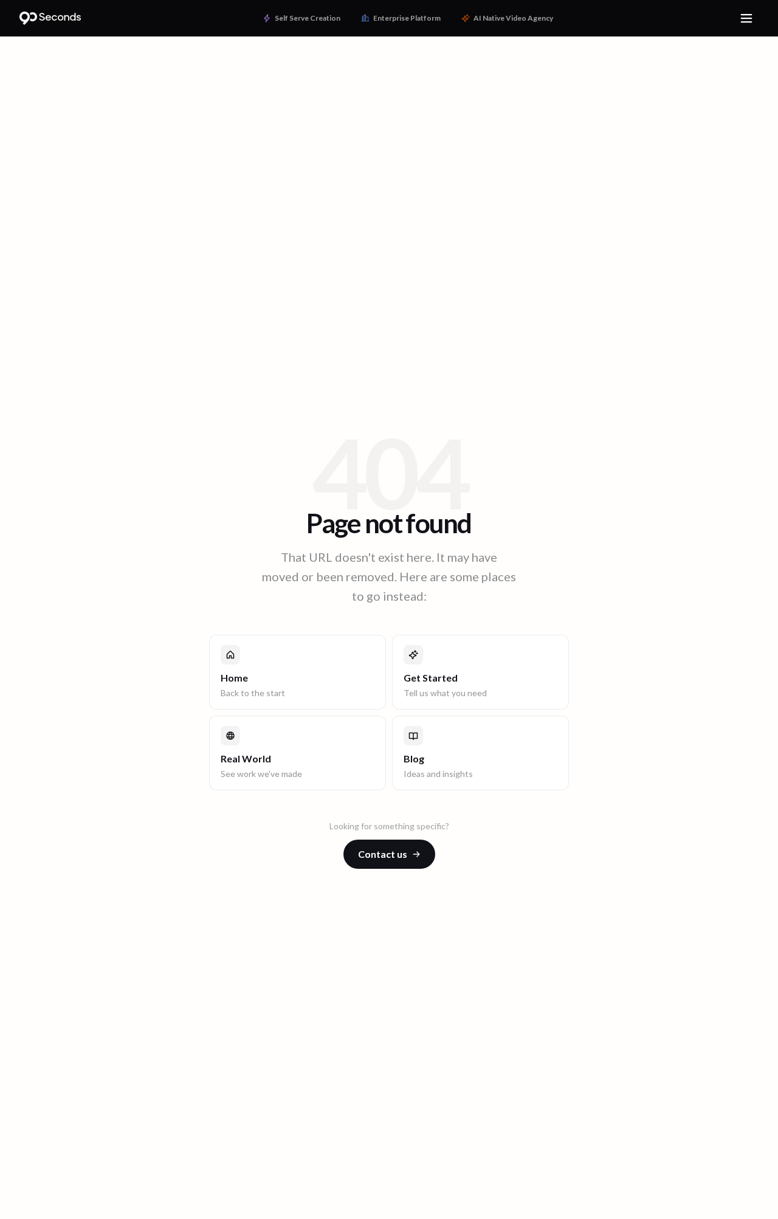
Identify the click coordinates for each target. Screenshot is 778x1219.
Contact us (382, 854)
